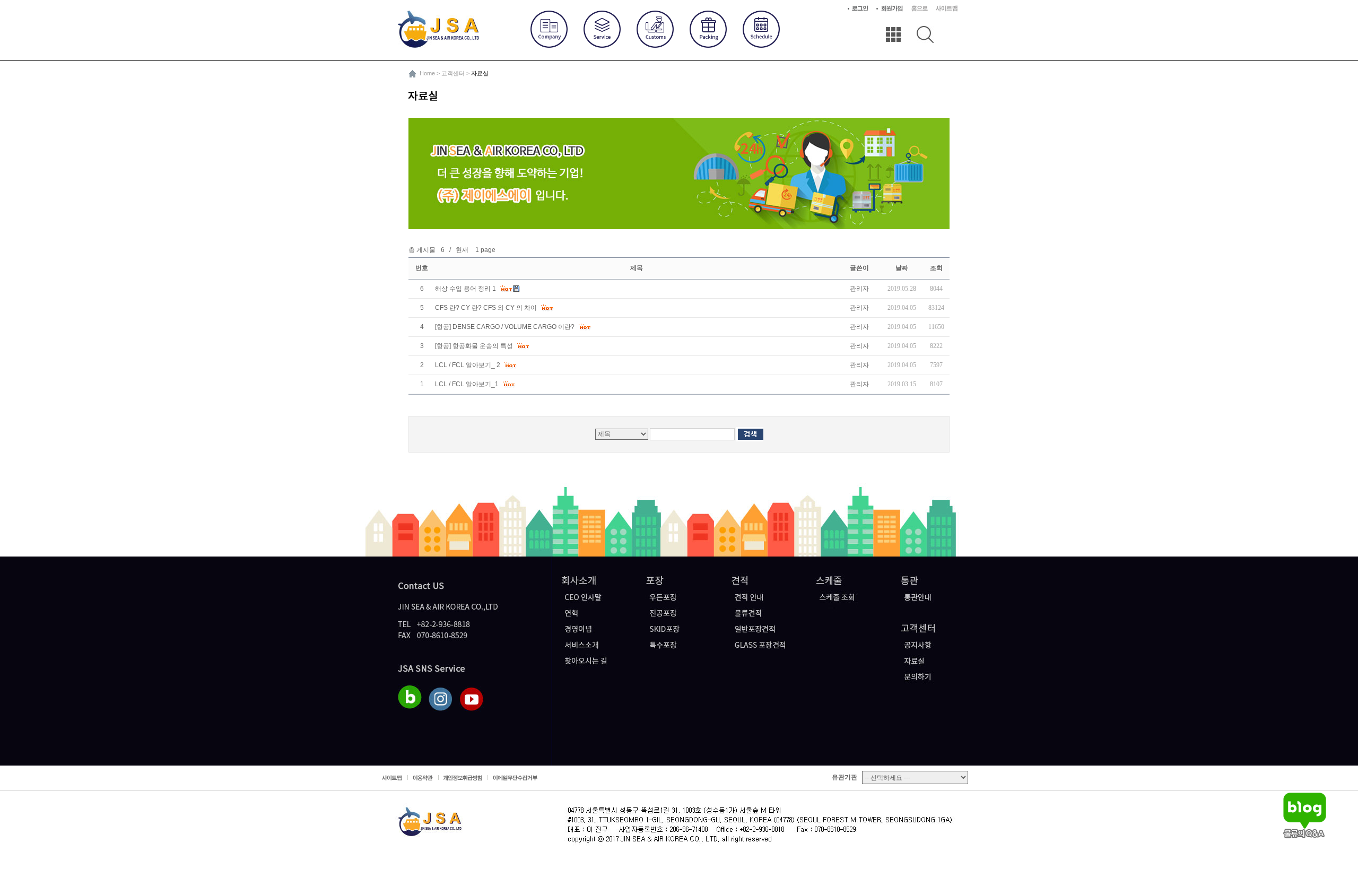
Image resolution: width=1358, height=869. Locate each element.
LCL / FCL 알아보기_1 (467, 384)
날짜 (901, 268)
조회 (936, 268)
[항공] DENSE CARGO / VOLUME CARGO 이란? (505, 327)
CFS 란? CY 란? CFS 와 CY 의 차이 (486, 307)
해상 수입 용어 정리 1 (466, 288)
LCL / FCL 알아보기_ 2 (468, 365)
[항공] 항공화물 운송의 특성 (475, 346)
